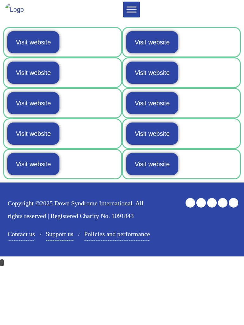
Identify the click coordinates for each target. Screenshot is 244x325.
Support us (59, 233)
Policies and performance (117, 233)
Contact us (21, 233)
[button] (33, 42)
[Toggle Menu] (131, 9)
